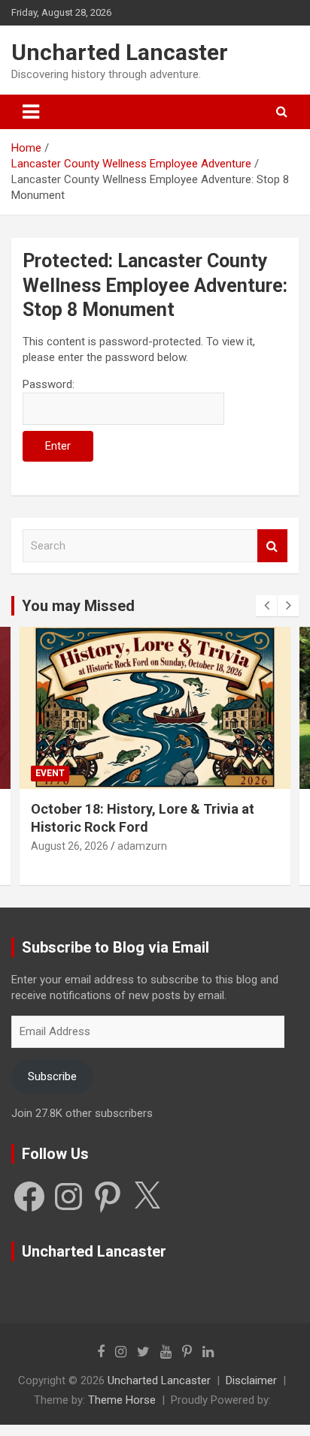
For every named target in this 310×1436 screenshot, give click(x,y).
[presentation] (266, 605)
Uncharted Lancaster (119, 52)
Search (272, 546)
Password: (48, 384)
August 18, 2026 (70, 846)
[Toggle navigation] (30, 112)
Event (50, 773)
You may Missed (78, 606)
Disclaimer (251, 1380)
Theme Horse (122, 1400)
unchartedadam (156, 846)
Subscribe (52, 1076)
